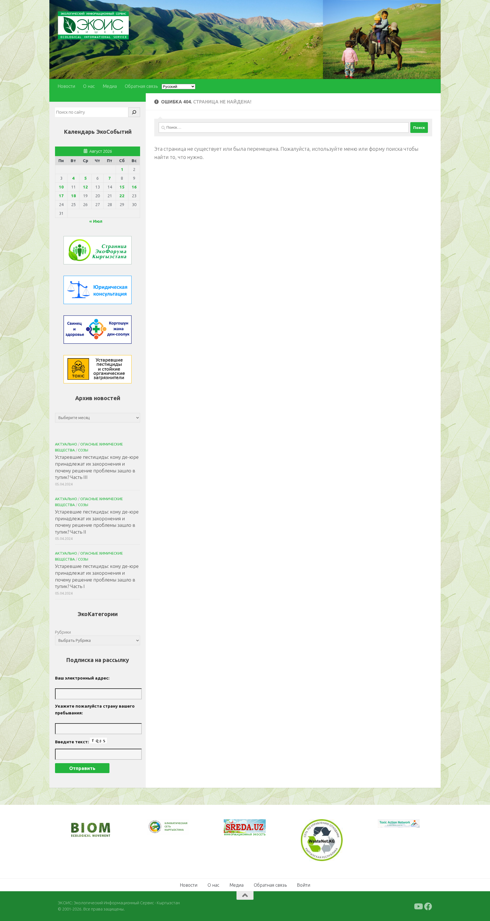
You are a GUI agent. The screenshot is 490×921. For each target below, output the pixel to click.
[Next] (177, 830)
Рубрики (63, 632)
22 (121, 195)
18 (73, 195)
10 (61, 186)
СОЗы (83, 450)
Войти (303, 884)
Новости (66, 86)
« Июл (95, 221)
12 (85, 186)
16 (134, 186)
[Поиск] (134, 112)
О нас (89, 86)
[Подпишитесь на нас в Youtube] (418, 906)
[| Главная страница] (93, 25)
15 (121, 186)
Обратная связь (141, 86)
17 (61, 195)
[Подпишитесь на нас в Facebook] (428, 906)
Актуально (66, 444)
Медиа (110, 86)
